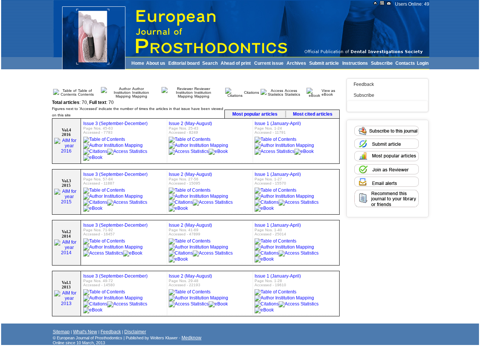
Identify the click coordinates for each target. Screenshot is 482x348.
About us (155, 63)
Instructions (355, 63)
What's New (85, 331)
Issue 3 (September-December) (115, 123)
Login (423, 63)
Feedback (364, 84)
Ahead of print (236, 63)
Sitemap (61, 331)
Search (210, 63)
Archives (296, 63)
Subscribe (382, 63)
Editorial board (184, 63)
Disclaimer (135, 331)
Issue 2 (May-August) (190, 123)
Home (137, 63)
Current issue (269, 63)
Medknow (191, 337)
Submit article (324, 63)
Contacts (405, 63)
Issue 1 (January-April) (278, 123)
